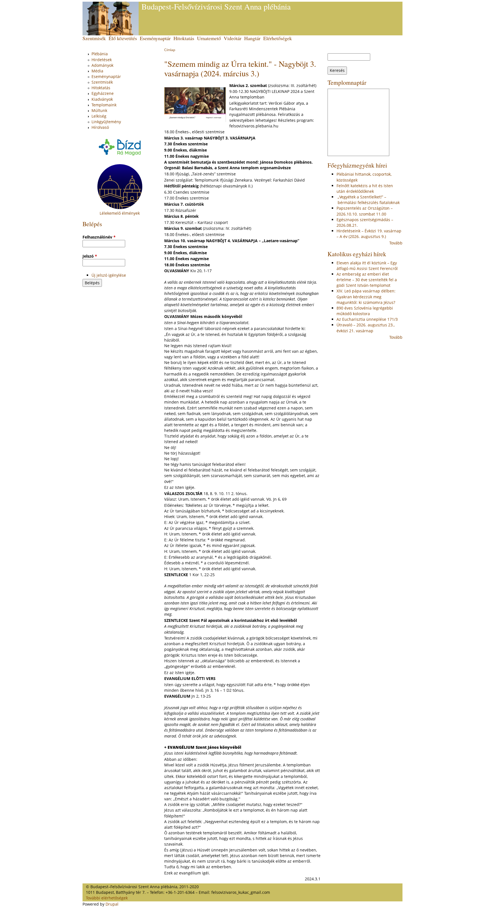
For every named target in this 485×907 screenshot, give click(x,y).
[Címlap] (111, 18)
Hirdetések (101, 59)
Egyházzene (102, 93)
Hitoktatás (183, 38)
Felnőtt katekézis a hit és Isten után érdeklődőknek (365, 188)
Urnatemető (209, 38)
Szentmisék (94, 38)
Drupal (112, 904)
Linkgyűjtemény (106, 121)
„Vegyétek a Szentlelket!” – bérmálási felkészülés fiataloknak (368, 199)
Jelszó (90, 256)
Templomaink (103, 104)
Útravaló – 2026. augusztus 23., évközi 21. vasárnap (366, 327)
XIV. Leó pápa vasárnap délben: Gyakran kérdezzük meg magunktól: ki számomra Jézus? (366, 296)
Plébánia (99, 53)
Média (97, 71)
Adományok (102, 65)
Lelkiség (98, 116)
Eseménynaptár (155, 38)
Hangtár (252, 38)
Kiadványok (102, 99)
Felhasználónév (99, 237)
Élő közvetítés (123, 38)
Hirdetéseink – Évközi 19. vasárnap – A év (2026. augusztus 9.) (369, 233)
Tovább (395, 243)
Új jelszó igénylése (108, 275)
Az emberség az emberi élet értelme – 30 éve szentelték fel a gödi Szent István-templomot (367, 279)
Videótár (232, 38)
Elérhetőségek (277, 38)
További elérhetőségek (107, 898)
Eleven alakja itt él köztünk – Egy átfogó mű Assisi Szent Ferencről (367, 265)
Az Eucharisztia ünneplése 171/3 (367, 319)
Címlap (169, 49)
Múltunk (99, 110)
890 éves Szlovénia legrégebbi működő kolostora (365, 310)
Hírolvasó (100, 127)
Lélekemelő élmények (120, 213)
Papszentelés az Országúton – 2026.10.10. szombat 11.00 (365, 210)
